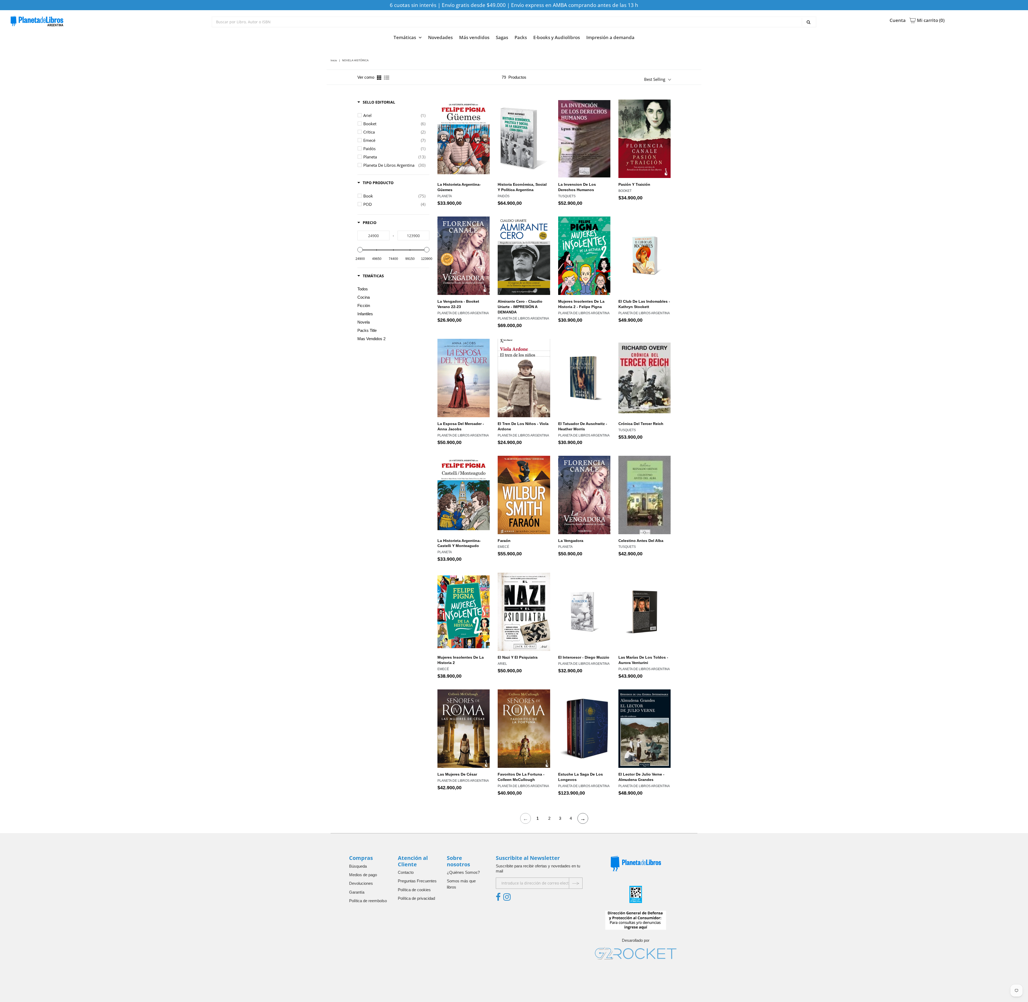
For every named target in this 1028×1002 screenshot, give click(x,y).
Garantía (356, 892)
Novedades (440, 37)
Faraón (504, 540)
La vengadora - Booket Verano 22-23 (458, 304)
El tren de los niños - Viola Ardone (523, 426)
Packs (521, 37)
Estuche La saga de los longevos (580, 777)
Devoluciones (361, 883)
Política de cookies (414, 889)
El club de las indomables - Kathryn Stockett (644, 304)
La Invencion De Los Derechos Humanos (577, 187)
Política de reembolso (368, 900)
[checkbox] (394, 115)
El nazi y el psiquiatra (518, 657)
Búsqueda (358, 866)
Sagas (502, 37)
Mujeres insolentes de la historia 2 (460, 660)
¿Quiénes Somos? (463, 872)
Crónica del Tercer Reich (640, 424)
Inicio (334, 60)
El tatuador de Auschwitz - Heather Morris (582, 426)
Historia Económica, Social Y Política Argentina (522, 187)
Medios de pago (363, 874)
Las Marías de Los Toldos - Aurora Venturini (643, 660)
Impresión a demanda (610, 37)
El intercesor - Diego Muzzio (583, 657)
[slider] (360, 249)
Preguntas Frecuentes (417, 881)
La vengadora (570, 540)
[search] (514, 22)
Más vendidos (474, 37)
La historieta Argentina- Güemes (459, 187)
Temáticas (405, 37)
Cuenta (898, 20)
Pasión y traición (634, 184)
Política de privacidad (416, 898)
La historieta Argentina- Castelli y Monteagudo (459, 543)
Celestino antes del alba (640, 540)
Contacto (406, 872)
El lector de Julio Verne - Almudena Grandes (641, 777)
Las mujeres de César (457, 774)
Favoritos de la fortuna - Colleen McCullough (521, 777)
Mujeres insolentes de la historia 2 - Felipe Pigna (581, 304)
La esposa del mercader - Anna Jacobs (460, 426)
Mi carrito (930, 20)
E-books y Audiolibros (556, 37)
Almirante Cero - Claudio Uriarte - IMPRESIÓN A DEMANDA (520, 306)
